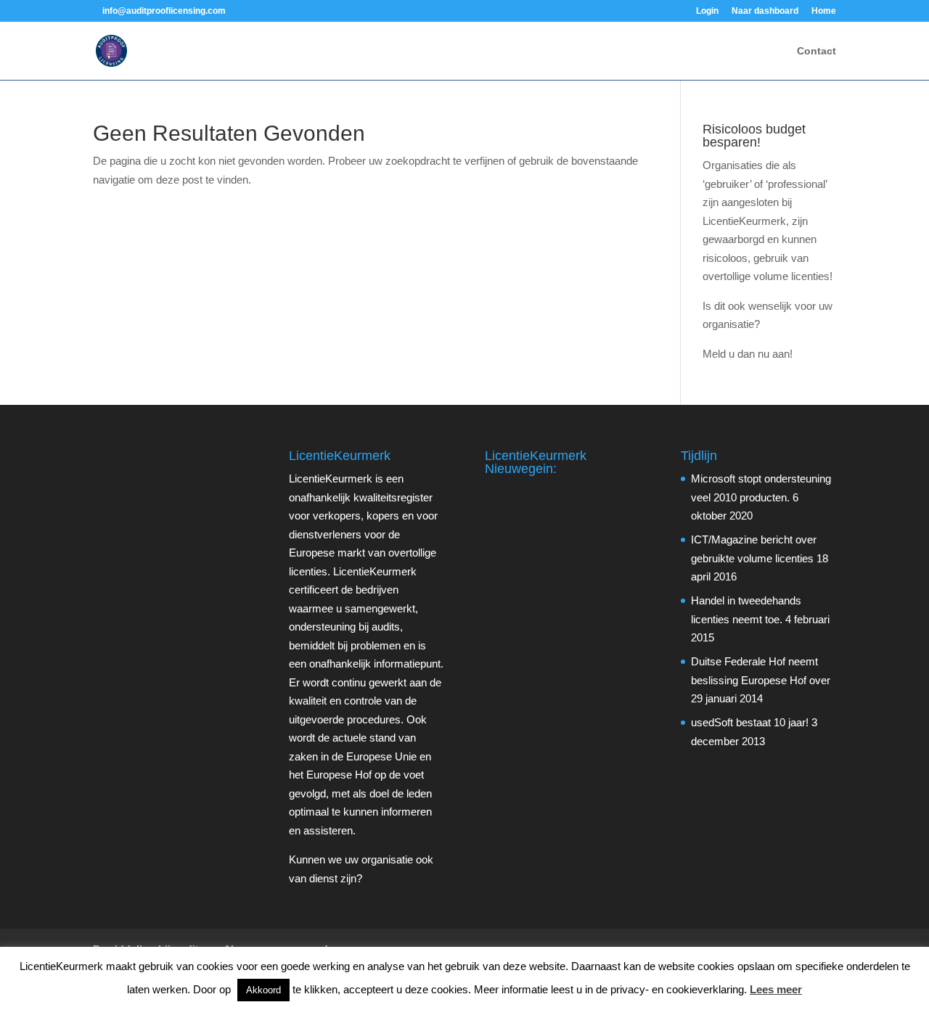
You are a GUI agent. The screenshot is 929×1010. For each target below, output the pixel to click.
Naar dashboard (765, 11)
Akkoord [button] (263, 990)
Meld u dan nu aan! (748, 354)
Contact (816, 51)
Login (707, 11)
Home (823, 11)
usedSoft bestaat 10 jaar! (750, 722)
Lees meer (776, 989)
